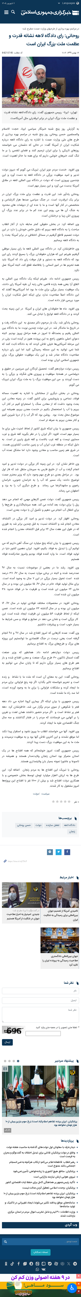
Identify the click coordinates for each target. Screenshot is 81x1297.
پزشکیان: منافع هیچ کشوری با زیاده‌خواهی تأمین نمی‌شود (44, 1171)
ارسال (7, 1042)
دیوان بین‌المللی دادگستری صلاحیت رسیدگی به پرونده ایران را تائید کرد (60, 960)
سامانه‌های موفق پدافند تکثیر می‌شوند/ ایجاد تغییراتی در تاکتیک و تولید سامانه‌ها (40, 1205)
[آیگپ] (43, 1264)
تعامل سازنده (52, 825)
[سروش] (31, 1264)
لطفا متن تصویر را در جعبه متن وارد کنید (57, 1027)
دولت (36, 794)
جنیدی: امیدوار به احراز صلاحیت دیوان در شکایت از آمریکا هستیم (23, 916)
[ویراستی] (25, 1264)
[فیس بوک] (18, 1264)
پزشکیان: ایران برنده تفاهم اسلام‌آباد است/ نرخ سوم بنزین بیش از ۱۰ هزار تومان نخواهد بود (41, 1123)
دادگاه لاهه (69, 825)
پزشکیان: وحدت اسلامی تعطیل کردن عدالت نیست (48, 1188)
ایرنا (46, 13)
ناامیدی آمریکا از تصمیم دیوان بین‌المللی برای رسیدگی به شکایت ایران (61, 915)
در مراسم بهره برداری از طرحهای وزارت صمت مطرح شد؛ (50, 29)
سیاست (45, 794)
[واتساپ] (37, 1270)
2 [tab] (14, 1061)
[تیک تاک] (12, 1264)
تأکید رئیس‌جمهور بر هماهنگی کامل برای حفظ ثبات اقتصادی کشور (40, 1182)
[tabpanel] (40, 1100)
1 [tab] (18, 1061)
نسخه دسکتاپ (40, 1252)
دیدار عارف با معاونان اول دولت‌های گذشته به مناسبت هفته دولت (40, 1147)
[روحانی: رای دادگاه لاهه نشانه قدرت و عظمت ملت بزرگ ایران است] (40, 82)
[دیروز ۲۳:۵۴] (40, 1091)
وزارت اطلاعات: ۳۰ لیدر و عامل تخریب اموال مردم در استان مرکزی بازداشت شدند (41, 1214)
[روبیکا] (62, 1264)
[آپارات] (56, 1264)
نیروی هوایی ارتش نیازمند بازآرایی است (54, 1177)
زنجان (72, 832)
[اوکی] (6, 1264)
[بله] (49, 1264)
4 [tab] (5, 1061)
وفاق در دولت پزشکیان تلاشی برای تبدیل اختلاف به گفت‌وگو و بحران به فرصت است (39, 1155)
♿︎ (72, 1287)
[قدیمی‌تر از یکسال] (59, 895)
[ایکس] (68, 1264)
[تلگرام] (75, 1264)
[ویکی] (43, 1270)
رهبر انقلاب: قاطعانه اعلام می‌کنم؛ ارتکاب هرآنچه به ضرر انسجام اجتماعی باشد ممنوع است (42, 1164)
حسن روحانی (24, 825)
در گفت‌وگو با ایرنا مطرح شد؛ (26, 911)
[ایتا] (37, 1264)
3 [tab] (9, 1061)
